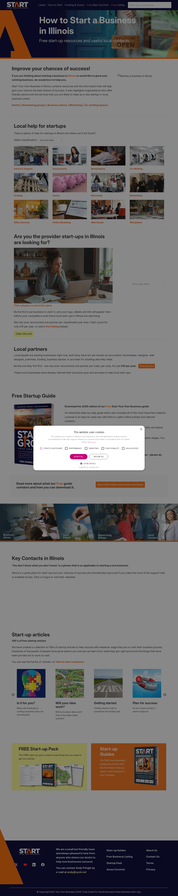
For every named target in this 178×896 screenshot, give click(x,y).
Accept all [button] (78, 456)
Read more (91, 442)
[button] (41, 448)
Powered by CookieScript (89, 467)
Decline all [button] (99, 456)
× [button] (141, 429)
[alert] (89, 448)
